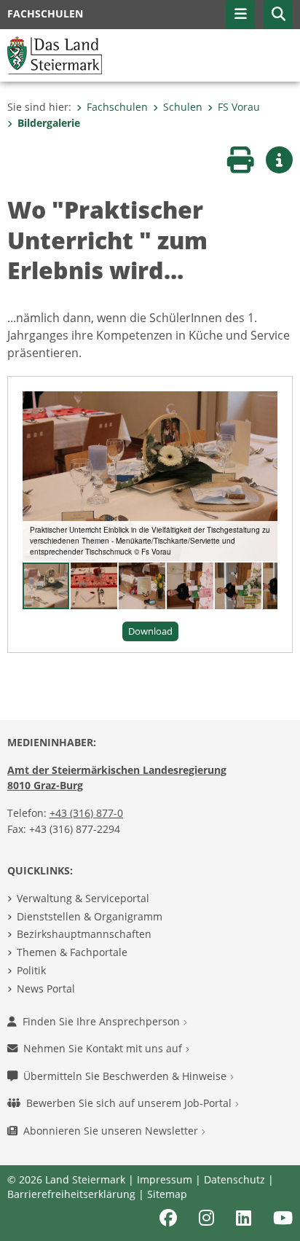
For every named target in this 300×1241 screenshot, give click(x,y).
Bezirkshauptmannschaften (84, 934)
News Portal (46, 988)
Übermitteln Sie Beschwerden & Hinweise (126, 1076)
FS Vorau (239, 107)
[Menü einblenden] (240, 14)
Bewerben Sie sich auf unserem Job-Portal (130, 1103)
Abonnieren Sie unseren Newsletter (112, 1131)
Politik (31, 970)
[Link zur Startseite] (54, 54)
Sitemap (167, 1194)
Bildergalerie (48, 123)
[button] (278, 14)
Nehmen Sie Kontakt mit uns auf (104, 1048)
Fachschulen (117, 107)
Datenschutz (234, 1179)
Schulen (182, 107)
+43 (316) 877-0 (86, 813)
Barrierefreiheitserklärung (71, 1194)
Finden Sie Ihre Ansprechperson (103, 1021)
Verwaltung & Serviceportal (83, 898)
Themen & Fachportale (72, 952)
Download (150, 631)
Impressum (164, 1179)
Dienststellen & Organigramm (89, 916)
